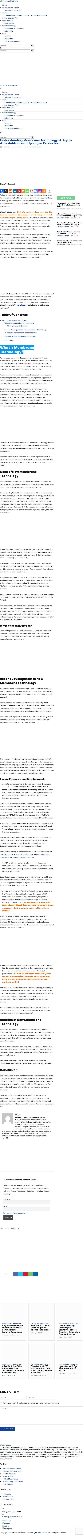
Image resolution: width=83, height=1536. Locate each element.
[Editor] (1, 147)
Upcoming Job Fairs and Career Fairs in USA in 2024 (69, 242)
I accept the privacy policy (16, 1213)
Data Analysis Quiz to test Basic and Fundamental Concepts (69, 224)
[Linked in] (6, 1523)
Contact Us (9, 39)
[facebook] (6, 1521)
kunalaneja (5, 1335)
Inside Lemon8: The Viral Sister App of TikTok (68, 1368)
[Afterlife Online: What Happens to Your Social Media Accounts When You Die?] (13, 1352)
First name (7, 1199)
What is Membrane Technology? (15, 320)
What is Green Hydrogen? (17, 326)
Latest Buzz (9, 31)
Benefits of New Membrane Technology (20, 336)
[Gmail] (32, 189)
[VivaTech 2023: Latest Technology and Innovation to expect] (41, 1312)
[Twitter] (20, 1274)
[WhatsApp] (30, 1274)
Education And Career (10, 8)
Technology (19, 305)
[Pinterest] (25, 1274)
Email (5, 1206)
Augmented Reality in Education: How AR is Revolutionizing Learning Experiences (12, 1328)
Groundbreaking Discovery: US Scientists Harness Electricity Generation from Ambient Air (69, 1330)
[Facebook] (2, 189)
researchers (16, 891)
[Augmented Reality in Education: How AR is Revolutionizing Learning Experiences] (13, 1312)
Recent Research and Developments (22, 332)
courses (5, 13)
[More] (44, 189)
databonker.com (44, 1532)
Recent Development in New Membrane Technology (25, 330)
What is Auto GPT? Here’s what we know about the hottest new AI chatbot (41, 1369)
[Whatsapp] (27, 189)
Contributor (34, 1375)
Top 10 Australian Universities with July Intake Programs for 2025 (68, 205)
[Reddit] (10, 189)
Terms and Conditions (13, 41)
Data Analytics (7, 21)
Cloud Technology (9, 26)
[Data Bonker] (5, 1445)
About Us (8, 36)
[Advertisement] (41, 68)
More (4, 34)
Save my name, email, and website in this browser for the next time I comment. (31, 1403)
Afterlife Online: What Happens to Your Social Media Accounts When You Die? (13, 1369)
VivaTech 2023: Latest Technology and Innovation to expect (41, 1327)
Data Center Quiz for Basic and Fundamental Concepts (69, 233)
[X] (6, 189)
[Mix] (23, 189)
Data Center (9, 23)
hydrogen (49, 968)
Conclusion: (9, 340)
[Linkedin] (15, 189)
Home (4, 5)
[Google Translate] (36, 189)
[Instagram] (40, 189)
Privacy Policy (9, 1499)
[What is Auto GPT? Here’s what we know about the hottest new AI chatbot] (41, 1352)
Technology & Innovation (14, 28)
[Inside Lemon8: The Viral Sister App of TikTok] (70, 1352)
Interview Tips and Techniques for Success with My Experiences (69, 215)
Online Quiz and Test (10, 18)
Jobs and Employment (13, 10)
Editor (7, 147)
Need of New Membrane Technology (19, 323)
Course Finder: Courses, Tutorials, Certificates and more (26, 15)
